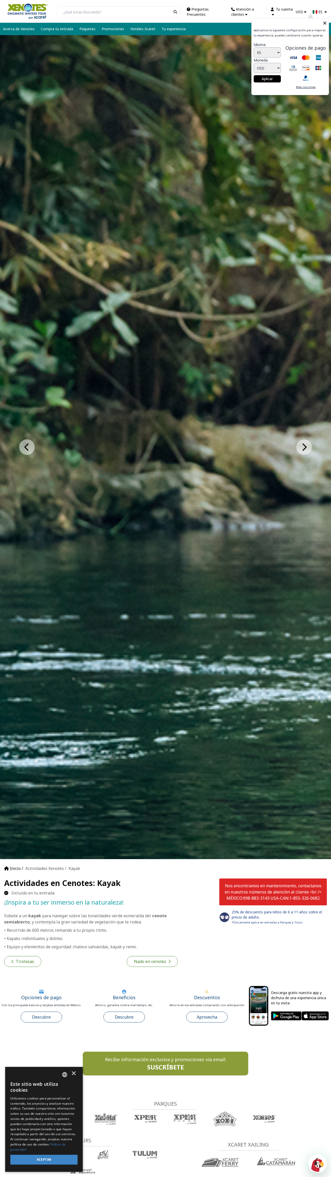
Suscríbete (156, 1067)
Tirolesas (25, 961)
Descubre (41, 1017)
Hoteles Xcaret (142, 28)
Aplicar (267, 78)
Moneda (261, 60)
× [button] (73, 1074)
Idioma (260, 44)
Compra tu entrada (57, 28)
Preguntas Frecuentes (198, 12)
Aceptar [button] (44, 1159)
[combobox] (64, 1074)
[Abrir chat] (317, 1163)
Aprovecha (207, 1017)
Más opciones (305, 87)
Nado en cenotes (150, 961)
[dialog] (44, 1119)
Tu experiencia (174, 28)
